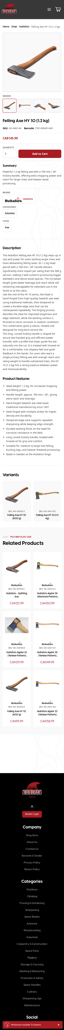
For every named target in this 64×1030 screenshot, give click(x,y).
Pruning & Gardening (32, 903)
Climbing (32, 896)
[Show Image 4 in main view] (54, 106)
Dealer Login (32, 814)
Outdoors (32, 889)
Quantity (8, 147)
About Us (32, 842)
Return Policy (32, 869)
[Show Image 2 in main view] (24, 106)
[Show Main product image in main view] (9, 106)
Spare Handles (32, 985)
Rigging (32, 957)
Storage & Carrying (32, 964)
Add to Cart (40, 154)
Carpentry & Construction (32, 944)
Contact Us (32, 849)
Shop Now (32, 835)
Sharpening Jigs (32, 998)
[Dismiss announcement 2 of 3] (58, 1024)
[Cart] (58, 9)
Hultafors (24, 27)
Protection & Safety (32, 978)
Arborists (10, 213)
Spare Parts (32, 951)
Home (6, 27)
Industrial (32, 937)
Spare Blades (32, 917)
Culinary (32, 992)
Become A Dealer (32, 855)
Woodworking (32, 930)
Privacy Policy (32, 862)
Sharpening (32, 910)
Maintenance (32, 1005)
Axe (7, 227)
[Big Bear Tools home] (9, 9)
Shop (14, 27)
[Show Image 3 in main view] (39, 106)
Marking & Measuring (32, 971)
